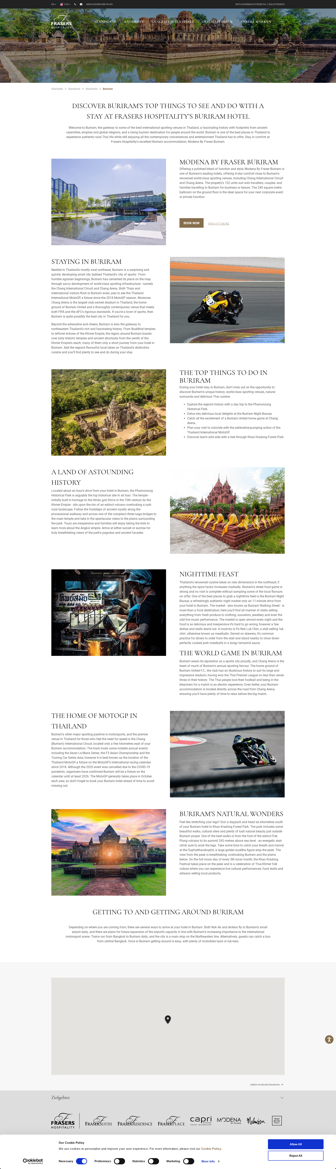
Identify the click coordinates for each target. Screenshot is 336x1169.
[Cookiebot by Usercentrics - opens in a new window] (33, 1161)
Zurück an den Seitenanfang (265, 1084)
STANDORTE (105, 22)
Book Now (192, 223)
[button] (168, 1020)
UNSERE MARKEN (256, 22)
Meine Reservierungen (99, 4)
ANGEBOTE (134, 22)
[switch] (119, 1161)
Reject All (295, 1155)
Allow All (296, 1144)
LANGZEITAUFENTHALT (172, 22)
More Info (208, 1161)
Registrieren (277, 4)
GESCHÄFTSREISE (217, 22)
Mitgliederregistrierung (251, 4)
